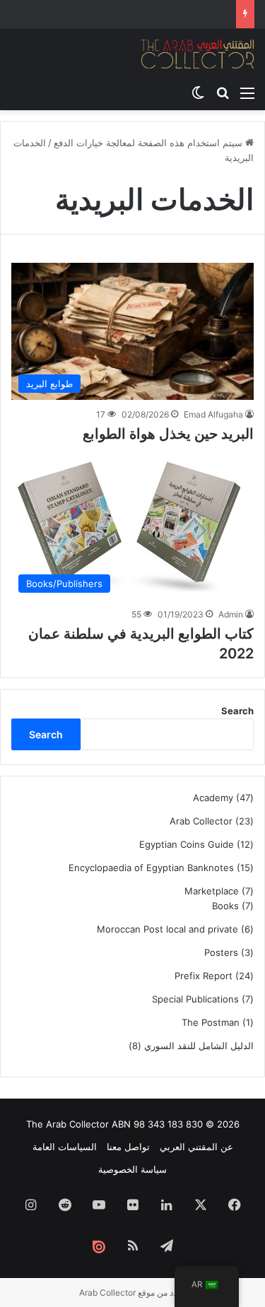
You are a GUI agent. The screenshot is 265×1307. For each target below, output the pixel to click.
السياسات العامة (65, 1146)
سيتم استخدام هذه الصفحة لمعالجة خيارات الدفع (149, 142)
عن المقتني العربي (196, 1146)
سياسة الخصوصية (132, 1169)
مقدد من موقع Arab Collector (132, 1292)
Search (237, 710)
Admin (230, 614)
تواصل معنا (128, 1146)
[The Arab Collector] (197, 54)
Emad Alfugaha (213, 414)
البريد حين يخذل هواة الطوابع (168, 433)
